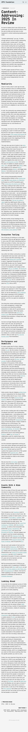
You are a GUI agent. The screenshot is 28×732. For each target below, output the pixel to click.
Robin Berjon (6, 8)
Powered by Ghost (14, 723)
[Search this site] (23, 2)
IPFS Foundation (7, 2)
